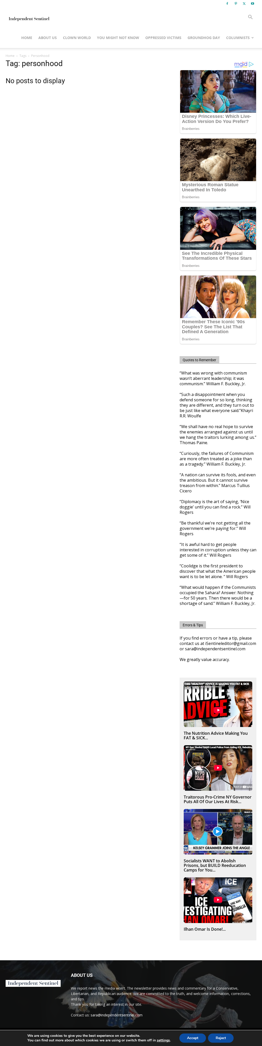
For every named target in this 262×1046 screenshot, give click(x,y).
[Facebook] (227, 3)
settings (163, 1040)
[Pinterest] (235, 3)
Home (26, 37)
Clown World (77, 37)
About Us (47, 37)
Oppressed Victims (163, 37)
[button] (250, 17)
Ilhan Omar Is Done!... (205, 929)
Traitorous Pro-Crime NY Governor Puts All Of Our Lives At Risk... (218, 799)
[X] (244, 3)
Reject (221, 1038)
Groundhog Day (204, 37)
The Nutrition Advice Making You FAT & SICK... (216, 735)
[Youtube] (252, 3)
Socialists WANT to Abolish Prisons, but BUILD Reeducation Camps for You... (215, 865)
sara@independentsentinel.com (117, 1015)
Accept (192, 1038)
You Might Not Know (118, 37)
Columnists (238, 37)
